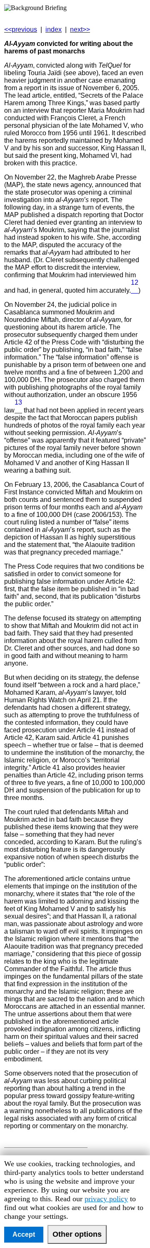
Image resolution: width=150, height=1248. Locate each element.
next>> (80, 29)
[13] (18, 410)
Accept (23, 1234)
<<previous (20, 29)
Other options (77, 1234)
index (53, 29)
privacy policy (106, 1199)
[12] (134, 290)
